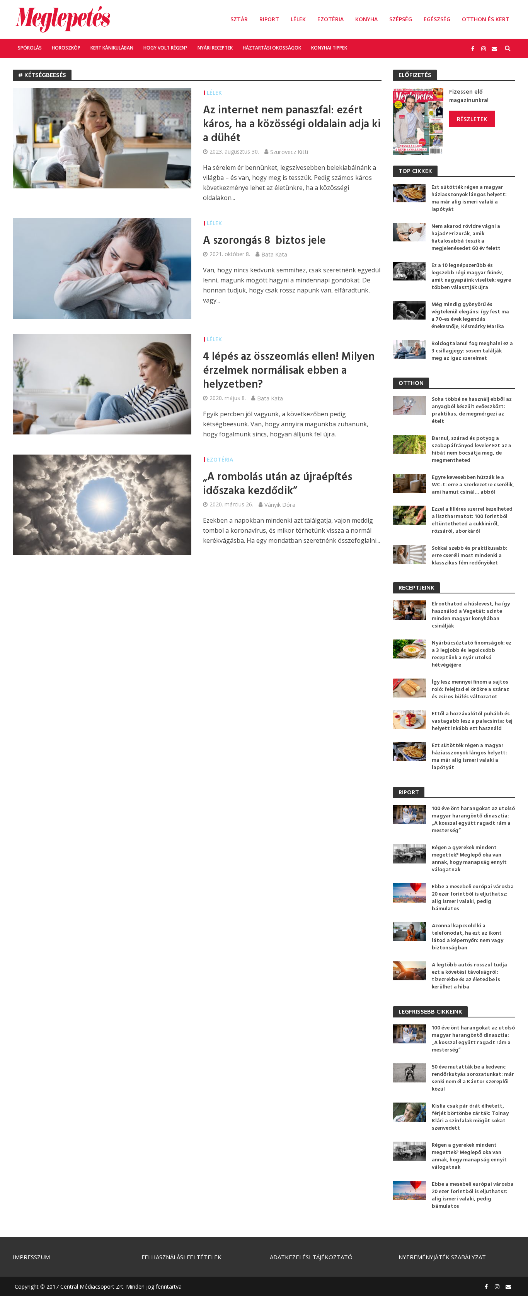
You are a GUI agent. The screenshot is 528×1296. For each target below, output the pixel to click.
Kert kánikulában (111, 47)
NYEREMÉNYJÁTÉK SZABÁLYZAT (442, 1257)
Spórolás (30, 47)
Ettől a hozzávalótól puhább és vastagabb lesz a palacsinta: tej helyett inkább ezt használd (472, 721)
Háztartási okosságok (272, 47)
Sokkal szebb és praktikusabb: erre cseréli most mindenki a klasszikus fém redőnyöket (470, 556)
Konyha (366, 19)
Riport (269, 19)
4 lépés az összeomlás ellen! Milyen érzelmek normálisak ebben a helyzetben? (289, 371)
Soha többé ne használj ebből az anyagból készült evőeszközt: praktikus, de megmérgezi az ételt (472, 410)
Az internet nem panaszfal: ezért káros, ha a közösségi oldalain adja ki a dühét (292, 124)
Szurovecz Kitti (289, 152)
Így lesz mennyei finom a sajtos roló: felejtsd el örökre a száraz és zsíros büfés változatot (470, 690)
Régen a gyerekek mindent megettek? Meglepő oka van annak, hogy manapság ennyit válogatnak (469, 859)
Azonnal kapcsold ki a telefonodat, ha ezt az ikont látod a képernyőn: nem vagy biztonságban (467, 937)
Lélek (298, 19)
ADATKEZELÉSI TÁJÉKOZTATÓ (311, 1257)
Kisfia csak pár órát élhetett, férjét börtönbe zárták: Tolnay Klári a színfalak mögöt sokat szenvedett (470, 1117)
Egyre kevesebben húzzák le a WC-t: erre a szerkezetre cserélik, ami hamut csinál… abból (473, 485)
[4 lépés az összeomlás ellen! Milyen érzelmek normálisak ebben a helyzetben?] (102, 384)
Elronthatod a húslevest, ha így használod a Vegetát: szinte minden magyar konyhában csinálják (471, 615)
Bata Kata (274, 254)
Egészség (437, 19)
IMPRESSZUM (31, 1257)
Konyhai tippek (329, 47)
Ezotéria (330, 19)
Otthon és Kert (485, 19)
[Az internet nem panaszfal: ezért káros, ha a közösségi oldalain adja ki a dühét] (102, 137)
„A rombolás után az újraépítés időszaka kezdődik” (277, 484)
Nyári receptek (215, 47)
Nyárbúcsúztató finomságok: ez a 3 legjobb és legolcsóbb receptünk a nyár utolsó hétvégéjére (471, 654)
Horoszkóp (66, 47)
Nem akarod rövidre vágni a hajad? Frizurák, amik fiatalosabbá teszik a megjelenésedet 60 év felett (466, 237)
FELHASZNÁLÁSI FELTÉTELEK (181, 1257)
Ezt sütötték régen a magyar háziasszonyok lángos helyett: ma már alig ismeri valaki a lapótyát (469, 198)
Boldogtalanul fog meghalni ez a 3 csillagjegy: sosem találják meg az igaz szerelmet (472, 351)
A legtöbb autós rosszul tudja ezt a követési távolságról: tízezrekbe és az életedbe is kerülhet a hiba (469, 976)
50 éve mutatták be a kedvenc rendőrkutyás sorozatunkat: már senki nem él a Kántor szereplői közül (473, 1078)
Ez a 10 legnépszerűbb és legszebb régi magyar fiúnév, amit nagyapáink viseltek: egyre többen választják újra (471, 276)
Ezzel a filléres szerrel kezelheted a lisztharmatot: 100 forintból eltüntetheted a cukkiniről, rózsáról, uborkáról (472, 520)
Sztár (239, 19)
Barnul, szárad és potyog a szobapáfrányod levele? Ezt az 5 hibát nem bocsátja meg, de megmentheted (471, 449)
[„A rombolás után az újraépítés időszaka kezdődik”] (102, 504)
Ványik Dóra (279, 504)
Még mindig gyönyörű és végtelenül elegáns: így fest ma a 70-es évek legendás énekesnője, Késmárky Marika (470, 315)
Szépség (400, 19)
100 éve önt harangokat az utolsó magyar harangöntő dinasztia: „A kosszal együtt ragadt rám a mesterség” (473, 819)
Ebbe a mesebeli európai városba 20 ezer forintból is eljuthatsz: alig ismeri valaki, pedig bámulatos (473, 898)
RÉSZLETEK (472, 119)
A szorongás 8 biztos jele (264, 241)
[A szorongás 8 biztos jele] (102, 267)
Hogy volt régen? (165, 47)
